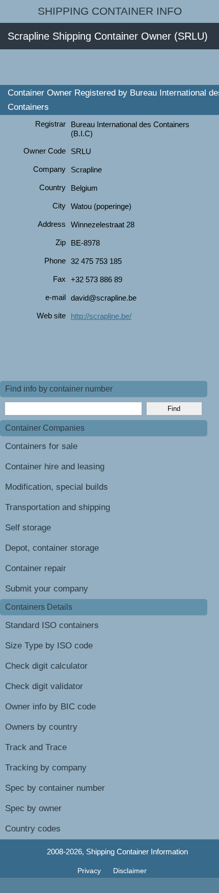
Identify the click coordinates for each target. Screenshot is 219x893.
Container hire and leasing (54, 466)
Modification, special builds (56, 487)
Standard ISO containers (52, 625)
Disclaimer (130, 871)
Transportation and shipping (57, 507)
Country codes (33, 829)
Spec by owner (33, 808)
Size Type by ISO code (49, 645)
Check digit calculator (46, 666)
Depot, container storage (52, 548)
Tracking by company (46, 767)
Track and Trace (36, 747)
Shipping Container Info (110, 11)
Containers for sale (41, 446)
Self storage (28, 527)
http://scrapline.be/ (101, 316)
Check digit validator (44, 686)
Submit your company (46, 588)
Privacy (90, 871)
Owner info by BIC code (50, 706)
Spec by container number (55, 788)
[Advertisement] (109, 67)
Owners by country (41, 727)
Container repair (35, 568)
